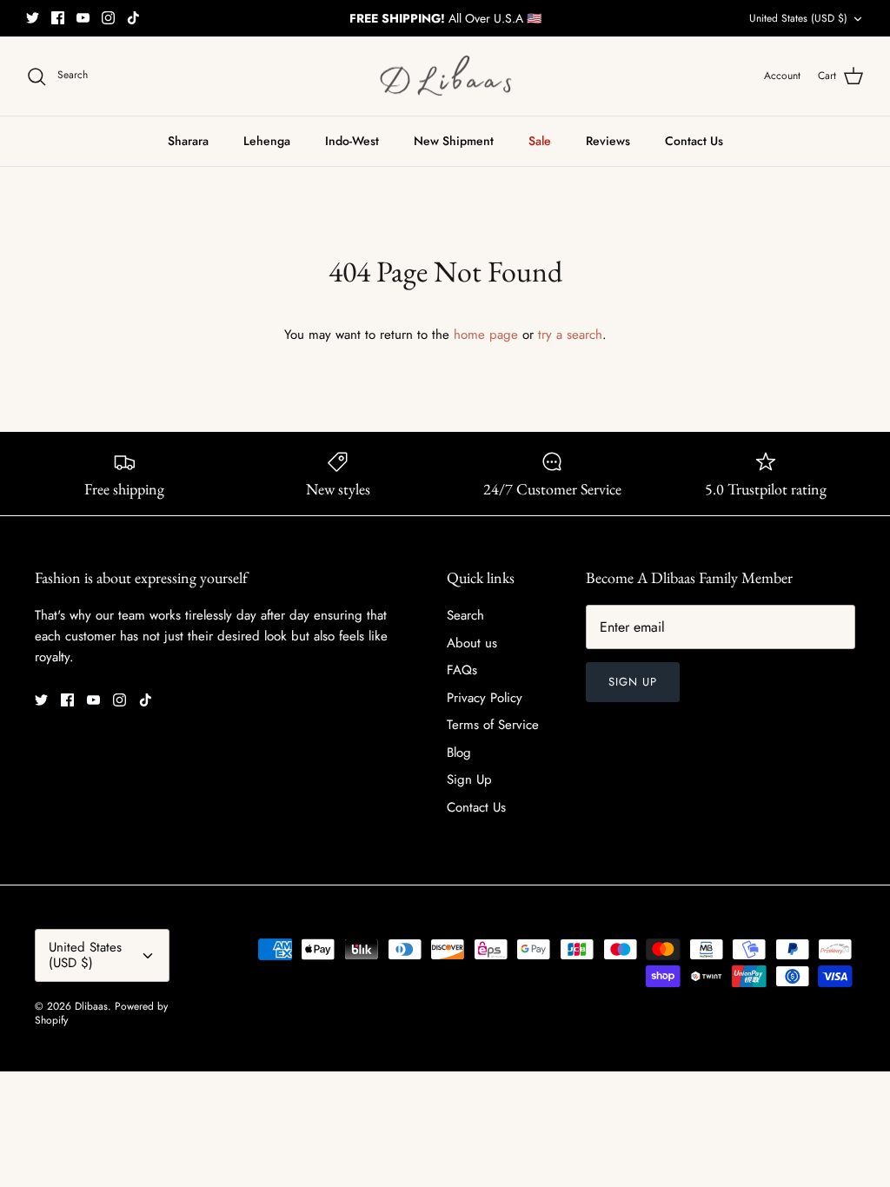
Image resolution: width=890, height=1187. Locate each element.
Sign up (632, 681)
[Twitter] (32, 17)
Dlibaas (91, 1006)
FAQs (462, 670)
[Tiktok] (133, 17)
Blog (459, 752)
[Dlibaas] (445, 76)
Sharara (188, 140)
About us (472, 643)
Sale (539, 140)
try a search (570, 334)
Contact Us (694, 140)
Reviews (608, 140)
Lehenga (266, 140)
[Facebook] (57, 17)
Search (465, 615)
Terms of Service (493, 724)
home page (486, 334)
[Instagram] (108, 17)
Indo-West (352, 140)
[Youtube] (83, 17)
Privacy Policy (484, 697)
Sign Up (469, 779)
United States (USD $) (798, 18)
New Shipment (454, 140)
